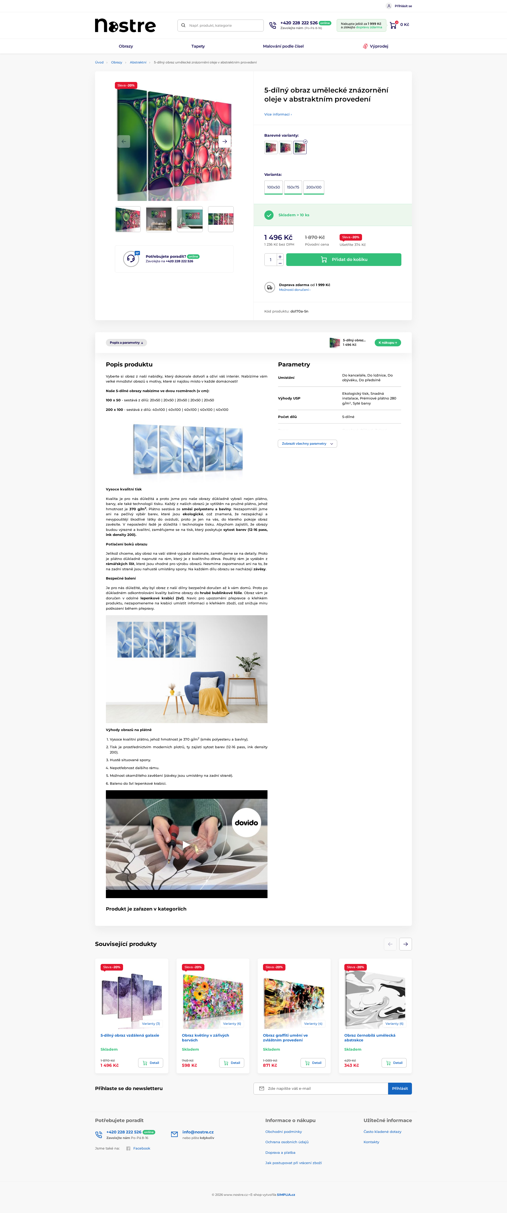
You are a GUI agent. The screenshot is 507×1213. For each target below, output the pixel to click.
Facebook (141, 1148)
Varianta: (273, 174)
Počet (271, 260)
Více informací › (278, 114)
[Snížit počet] (280, 263)
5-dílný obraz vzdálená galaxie (130, 1035)
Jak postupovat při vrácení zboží (293, 1163)
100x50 (273, 187)
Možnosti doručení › (295, 290)
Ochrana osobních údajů (287, 1142)
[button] (224, 141)
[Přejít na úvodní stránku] (125, 25)
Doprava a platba (280, 1152)
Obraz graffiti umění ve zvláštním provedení (285, 1037)
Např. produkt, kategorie (210, 25)
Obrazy (116, 62)
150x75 (293, 187)
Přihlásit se (403, 6)
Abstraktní (138, 62)
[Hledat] (183, 25)
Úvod (99, 62)
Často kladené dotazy (382, 1131)
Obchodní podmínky (283, 1131)
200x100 (313, 187)
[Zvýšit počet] (280, 257)
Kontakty (371, 1142)
